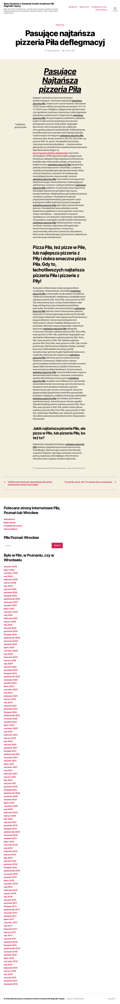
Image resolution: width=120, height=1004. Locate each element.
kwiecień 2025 (11, 618)
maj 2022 (8, 731)
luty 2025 (8, 625)
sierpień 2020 (10, 799)
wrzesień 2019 (11, 835)
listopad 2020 (10, 790)
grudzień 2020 (11, 786)
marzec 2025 (10, 621)
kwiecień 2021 (10, 774)
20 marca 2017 (70, 51)
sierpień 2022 (10, 722)
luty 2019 (8, 858)
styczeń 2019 (10, 861)
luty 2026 (8, 586)
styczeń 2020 (10, 822)
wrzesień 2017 (11, 913)
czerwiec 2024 (11, 651)
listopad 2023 (10, 673)
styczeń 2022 (10, 744)
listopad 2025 (10, 596)
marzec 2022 (10, 738)
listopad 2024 (10, 634)
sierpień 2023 (10, 683)
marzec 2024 (10, 660)
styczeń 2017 (10, 939)
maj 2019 (8, 848)
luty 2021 (8, 780)
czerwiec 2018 (11, 884)
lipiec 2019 (9, 842)
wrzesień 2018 (11, 874)
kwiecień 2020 (11, 812)
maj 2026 (8, 576)
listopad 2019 (10, 829)
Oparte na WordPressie (75, 999)
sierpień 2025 (10, 605)
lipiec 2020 (9, 803)
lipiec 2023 (9, 686)
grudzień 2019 (10, 825)
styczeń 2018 (10, 900)
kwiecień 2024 (11, 657)
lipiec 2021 (9, 764)
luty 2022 (8, 741)
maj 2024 (8, 654)
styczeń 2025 (10, 628)
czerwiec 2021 (11, 767)
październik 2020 (12, 793)
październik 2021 (12, 754)
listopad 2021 (10, 751)
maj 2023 (8, 693)
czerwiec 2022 (11, 728)
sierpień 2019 (10, 838)
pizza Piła (75, 468)
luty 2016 (8, 974)
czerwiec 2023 (11, 689)
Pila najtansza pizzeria (59, 468)
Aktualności (73, 7)
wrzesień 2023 (11, 680)
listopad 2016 (10, 945)
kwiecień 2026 (11, 579)
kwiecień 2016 (10, 968)
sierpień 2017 (10, 916)
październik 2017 (12, 909)
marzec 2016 (10, 971)
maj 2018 (8, 887)
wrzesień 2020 (11, 796)
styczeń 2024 (10, 667)
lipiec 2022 (9, 725)
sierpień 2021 (10, 761)
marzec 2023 (10, 699)
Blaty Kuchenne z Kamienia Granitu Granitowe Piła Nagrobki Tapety (29, 5)
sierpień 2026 (10, 566)
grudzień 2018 (10, 864)
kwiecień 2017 (10, 929)
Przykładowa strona (99, 7)
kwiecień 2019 (10, 851)
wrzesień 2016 (11, 952)
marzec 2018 (10, 893)
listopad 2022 (10, 712)
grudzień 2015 (10, 981)
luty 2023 (8, 702)
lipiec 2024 (9, 647)
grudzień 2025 (11, 592)
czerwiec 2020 (11, 806)
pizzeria (82, 468)
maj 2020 (8, 809)
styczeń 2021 (10, 783)
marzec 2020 (10, 816)
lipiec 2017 (9, 919)
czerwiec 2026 (11, 573)
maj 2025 (8, 615)
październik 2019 (12, 832)
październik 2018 (12, 871)
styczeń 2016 (10, 977)
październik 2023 (12, 676)
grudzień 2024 (11, 631)
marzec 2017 (10, 932)
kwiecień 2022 (11, 735)
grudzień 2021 (10, 748)
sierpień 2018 (10, 877)
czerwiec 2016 (11, 961)
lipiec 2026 (9, 570)
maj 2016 (8, 964)
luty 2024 (8, 663)
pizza (69, 468)
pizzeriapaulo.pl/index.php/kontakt (50, 153)
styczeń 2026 (10, 589)
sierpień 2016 (10, 955)
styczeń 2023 (10, 706)
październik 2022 (12, 715)
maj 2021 (8, 770)
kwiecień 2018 (10, 890)
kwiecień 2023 (11, 696)
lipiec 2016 (9, 958)
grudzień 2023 (11, 670)
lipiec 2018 (9, 880)
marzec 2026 (10, 583)
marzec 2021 (10, 777)
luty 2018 (8, 896)
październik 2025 (12, 599)
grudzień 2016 (10, 942)
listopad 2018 (10, 867)
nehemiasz (55, 51)
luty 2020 (8, 819)
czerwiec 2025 (11, 612)
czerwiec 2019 (11, 845)
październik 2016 (12, 948)
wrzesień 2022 (11, 719)
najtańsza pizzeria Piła (43, 468)
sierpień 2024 (10, 644)
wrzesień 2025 (11, 602)
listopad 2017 (10, 906)
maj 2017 (8, 926)
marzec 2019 (10, 854)
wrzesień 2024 (11, 641)
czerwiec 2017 (11, 922)
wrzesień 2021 (11, 757)
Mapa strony (84, 7)
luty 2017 (8, 935)
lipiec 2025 (9, 609)
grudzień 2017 (10, 903)
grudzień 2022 (11, 709)
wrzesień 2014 (11, 984)
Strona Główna (101, 10)
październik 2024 (12, 638)
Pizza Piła (60, 25)
